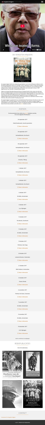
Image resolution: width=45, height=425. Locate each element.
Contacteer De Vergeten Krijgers (8, 417)
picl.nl (22, 103)
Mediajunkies (27, 422)
